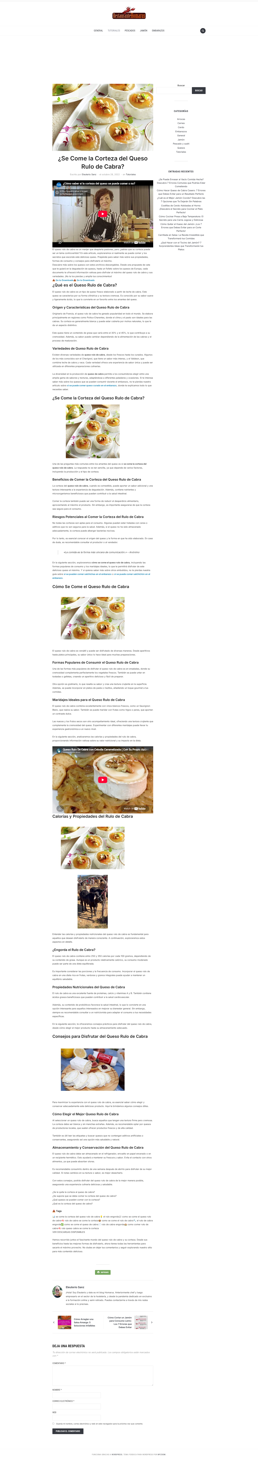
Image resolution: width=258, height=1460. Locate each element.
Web (54, 1412)
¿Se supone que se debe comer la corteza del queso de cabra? (84, 1196)
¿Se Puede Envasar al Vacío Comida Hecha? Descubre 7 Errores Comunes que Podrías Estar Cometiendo (181, 183)
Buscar (181, 85)
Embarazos (158, 30)
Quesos (181, 147)
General (98, 30)
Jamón (143, 30)
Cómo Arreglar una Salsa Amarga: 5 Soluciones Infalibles (84, 1322)
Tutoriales (114, 30)
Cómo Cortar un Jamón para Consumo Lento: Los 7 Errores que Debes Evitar (120, 1322)
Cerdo (181, 127)
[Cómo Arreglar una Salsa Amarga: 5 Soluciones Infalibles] (64, 1322)
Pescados (130, 30)
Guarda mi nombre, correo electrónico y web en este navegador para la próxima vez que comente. (99, 1424)
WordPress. (117, 1454)
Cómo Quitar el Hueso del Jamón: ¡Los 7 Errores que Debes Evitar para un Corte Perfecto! (181, 227)
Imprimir (105, 1272)
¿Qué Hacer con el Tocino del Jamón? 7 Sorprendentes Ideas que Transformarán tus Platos (181, 246)
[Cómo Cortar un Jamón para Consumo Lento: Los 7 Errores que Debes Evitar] (141, 1322)
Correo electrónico (63, 1401)
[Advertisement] (129, 59)
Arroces (181, 119)
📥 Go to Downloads (63, 280)
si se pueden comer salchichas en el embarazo (88, 574)
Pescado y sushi (181, 143)
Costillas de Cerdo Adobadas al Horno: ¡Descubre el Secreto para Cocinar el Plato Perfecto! (181, 209)
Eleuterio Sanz (89, 174)
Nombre (57, 1390)
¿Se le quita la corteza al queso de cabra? (73, 1192)
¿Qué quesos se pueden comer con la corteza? (76, 1199)
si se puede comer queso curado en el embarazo (92, 385)
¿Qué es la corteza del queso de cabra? (72, 1203)
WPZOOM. (162, 1454)
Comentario (59, 1363)
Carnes (181, 123)
